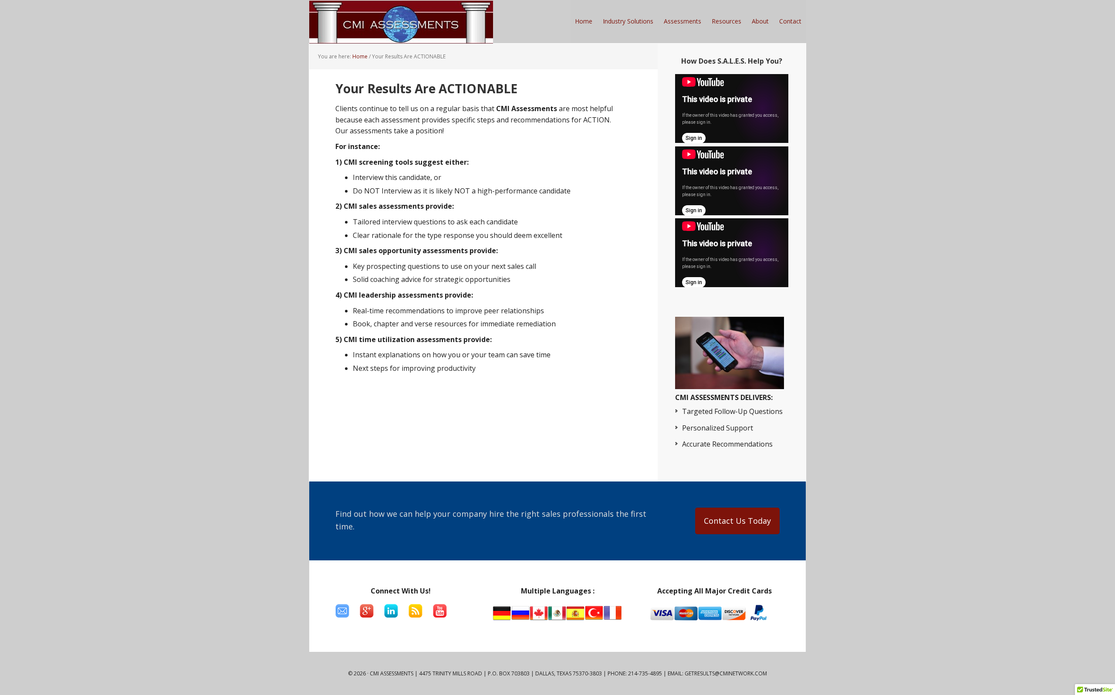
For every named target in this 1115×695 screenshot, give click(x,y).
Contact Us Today (737, 520)
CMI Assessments (401, 22)
